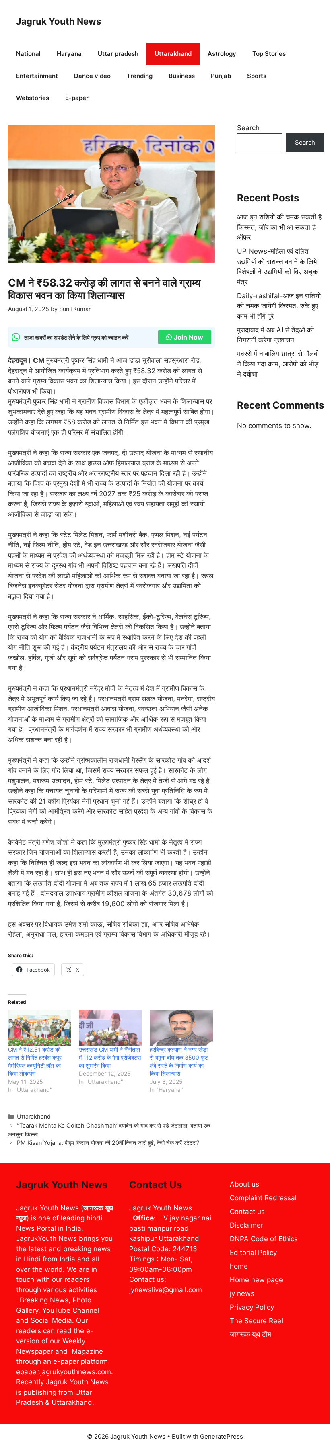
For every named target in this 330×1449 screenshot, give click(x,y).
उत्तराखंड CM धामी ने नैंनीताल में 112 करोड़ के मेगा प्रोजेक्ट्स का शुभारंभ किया (110, 1057)
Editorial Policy (253, 1252)
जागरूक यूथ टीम (250, 1334)
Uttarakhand (173, 53)
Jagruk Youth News (58, 21)
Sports (256, 76)
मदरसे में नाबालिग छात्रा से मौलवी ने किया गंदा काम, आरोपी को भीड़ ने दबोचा (278, 364)
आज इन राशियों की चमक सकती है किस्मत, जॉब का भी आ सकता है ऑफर (279, 227)
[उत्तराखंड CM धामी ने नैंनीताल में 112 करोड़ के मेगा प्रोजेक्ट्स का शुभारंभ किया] (110, 1028)
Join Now (188, 337)
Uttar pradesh (118, 53)
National (28, 53)
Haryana (69, 53)
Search (248, 128)
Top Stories (269, 53)
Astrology (222, 53)
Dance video (92, 76)
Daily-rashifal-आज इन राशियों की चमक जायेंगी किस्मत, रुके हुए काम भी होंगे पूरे (279, 306)
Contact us (247, 1212)
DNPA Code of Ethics (264, 1239)
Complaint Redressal (263, 1198)
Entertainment (37, 76)
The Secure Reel (256, 1321)
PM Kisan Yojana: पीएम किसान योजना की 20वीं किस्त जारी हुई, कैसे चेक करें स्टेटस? (108, 1142)
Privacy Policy (252, 1307)
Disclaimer (246, 1225)
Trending (140, 76)
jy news (242, 1293)
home (239, 1266)
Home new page (256, 1280)
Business (182, 76)
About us (244, 1184)
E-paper (77, 98)
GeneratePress (221, 1436)
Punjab (221, 76)
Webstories (32, 98)
